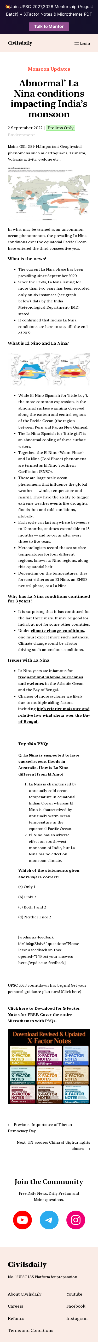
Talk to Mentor (49, 26)
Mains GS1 (17, 146)
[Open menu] (76, 43)
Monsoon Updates (49, 69)
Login (85, 43)
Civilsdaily (20, 43)
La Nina (47, 269)
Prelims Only (61, 127)
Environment (21, 134)
